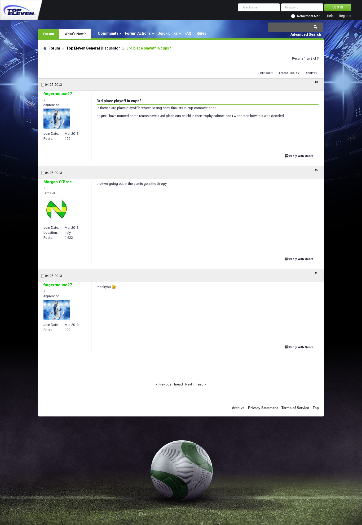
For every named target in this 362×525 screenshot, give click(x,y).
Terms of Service (295, 408)
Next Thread (194, 384)
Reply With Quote (301, 156)
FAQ (187, 33)
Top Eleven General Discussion (93, 48)
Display (310, 73)
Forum (48, 34)
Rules (201, 33)
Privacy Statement (263, 408)
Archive (238, 408)
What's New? (75, 34)
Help (330, 16)
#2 (317, 170)
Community (108, 33)
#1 (317, 82)
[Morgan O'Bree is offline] (56, 209)
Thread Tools (288, 73)
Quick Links (167, 33)
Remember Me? (308, 16)
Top (316, 408)
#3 (317, 273)
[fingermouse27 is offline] (56, 119)
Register (345, 16)
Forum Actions (138, 33)
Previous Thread (170, 384)
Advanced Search (305, 34)
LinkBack (264, 73)
